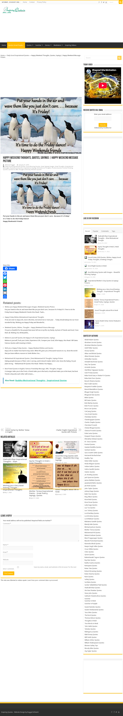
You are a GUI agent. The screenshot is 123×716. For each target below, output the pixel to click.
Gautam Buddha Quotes (93, 447)
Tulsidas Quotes (90, 629)
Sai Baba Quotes (90, 582)
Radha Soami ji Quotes (92, 563)
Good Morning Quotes (33, 166)
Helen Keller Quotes (91, 461)
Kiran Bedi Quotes (91, 499)
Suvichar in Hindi (90, 601)
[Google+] (99, 2)
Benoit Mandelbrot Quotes (94, 389)
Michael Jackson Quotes (93, 527)
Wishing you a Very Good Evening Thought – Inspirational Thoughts (13, 487)
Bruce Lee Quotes (91, 408)
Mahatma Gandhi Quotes (93, 521)
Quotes (29, 45)
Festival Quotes (90, 444)
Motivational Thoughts (44, 168)
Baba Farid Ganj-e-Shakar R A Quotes (97, 375)
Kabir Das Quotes (91, 494)
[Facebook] (101, 2)
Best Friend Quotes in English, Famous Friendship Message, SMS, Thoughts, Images (33, 369)
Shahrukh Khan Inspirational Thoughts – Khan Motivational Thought (15, 461)
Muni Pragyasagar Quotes (93, 538)
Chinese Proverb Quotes (93, 430)
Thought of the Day (25, 169)
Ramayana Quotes (91, 565)
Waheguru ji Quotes (91, 632)
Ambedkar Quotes (91, 359)
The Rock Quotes (90, 615)
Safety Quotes (89, 579)
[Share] (41, 297)
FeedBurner (107, 128)
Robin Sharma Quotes (92, 574)
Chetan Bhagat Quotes (92, 428)
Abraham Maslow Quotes (93, 345)
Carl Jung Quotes (90, 411)
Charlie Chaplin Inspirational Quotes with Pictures (66, 430)
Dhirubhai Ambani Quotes (93, 439)
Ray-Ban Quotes (90, 560)
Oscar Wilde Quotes (91, 549)
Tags (113, 231)
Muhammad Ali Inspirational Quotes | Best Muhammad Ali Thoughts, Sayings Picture (34, 358)
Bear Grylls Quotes (91, 384)
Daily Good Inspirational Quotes (18, 55)
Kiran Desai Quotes (91, 502)
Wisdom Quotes (36, 169)
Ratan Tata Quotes (91, 568)
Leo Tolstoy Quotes (91, 510)
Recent (87, 231)
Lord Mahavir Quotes (92, 519)
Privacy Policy (41, 2)
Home (25, 2)
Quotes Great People (15, 45)
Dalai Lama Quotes (91, 433)
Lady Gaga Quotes (91, 505)
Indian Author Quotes (92, 466)
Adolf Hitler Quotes (91, 348)
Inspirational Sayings (30, 168)
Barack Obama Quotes (92, 381)
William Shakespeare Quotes (94, 643)
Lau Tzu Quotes (90, 508)
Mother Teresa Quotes (92, 530)
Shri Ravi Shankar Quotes (93, 590)
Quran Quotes (89, 554)
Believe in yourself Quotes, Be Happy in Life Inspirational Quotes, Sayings (30, 338)
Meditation (57, 45)
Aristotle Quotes (90, 367)
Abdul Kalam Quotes (92, 340)
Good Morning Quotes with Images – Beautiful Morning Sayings (67, 458)
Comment (7, 523)
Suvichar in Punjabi (91, 603)
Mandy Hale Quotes (91, 524)
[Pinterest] (41, 285)
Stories (47, 45)
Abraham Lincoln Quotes (93, 342)
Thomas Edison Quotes (93, 618)
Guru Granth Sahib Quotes (94, 453)
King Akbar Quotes (91, 497)
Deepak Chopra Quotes (93, 436)
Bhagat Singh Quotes (92, 392)
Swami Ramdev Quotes (92, 607)
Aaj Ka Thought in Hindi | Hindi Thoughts (39, 462)
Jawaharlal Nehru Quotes (93, 483)
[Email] (41, 293)
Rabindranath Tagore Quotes (95, 557)
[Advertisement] (77, 23)
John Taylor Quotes (91, 488)
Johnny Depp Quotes (92, 491)
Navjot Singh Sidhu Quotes (94, 546)
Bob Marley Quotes (91, 403)
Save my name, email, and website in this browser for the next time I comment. (39, 568)
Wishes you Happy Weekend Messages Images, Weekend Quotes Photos (30, 307)
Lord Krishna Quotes (92, 516)
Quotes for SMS (13, 169)
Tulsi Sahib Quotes (91, 626)
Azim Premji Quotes (91, 373)
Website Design (19, 712)
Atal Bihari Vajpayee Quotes (94, 370)
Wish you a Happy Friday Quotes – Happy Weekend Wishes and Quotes (29, 348)
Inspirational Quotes (16, 168)
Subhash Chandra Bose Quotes (95, 596)
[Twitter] (104, 2)
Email (5, 552)
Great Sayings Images (47, 166)
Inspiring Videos (70, 45)
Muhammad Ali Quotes (92, 532)
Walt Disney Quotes (91, 634)
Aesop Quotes (89, 351)
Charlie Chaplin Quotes (92, 422)
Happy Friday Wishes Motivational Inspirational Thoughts (24, 317)
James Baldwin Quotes (92, 480)
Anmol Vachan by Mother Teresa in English (17, 430)
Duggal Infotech (33, 712)
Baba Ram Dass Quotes (93, 378)
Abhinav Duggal (10, 165)
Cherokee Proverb (91, 425)
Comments (105, 231)
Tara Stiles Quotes (91, 612)
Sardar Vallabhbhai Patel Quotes (96, 585)
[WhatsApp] (41, 281)
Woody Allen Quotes (92, 648)
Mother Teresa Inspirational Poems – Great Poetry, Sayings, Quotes (41, 493)
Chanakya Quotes (91, 417)
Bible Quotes (89, 397)
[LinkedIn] (41, 289)
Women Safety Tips (91, 645)
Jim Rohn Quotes (90, 486)
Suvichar (38, 45)
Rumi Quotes (89, 577)
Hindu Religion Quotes (92, 464)
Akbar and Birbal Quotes (93, 353)
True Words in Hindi (91, 623)
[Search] (120, 2)
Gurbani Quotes (90, 450)
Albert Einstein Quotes (92, 356)
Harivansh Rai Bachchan (93, 455)
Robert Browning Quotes (93, 571)
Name (5, 545)
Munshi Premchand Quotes (94, 541)
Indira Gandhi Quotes (92, 469)
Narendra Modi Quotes (93, 543)
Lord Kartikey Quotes (92, 513)
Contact (32, 2)
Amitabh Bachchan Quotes (94, 362)
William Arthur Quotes (92, 640)
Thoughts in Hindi (91, 621)
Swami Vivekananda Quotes (94, 610)
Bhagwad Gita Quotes (92, 395)
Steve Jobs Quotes (91, 593)
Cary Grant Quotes (91, 414)
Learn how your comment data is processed (42, 580)
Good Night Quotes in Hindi (97, 266)
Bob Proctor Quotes (91, 406)
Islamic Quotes (90, 472)
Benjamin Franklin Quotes (93, 386)
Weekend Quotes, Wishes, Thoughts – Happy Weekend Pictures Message (30, 327)
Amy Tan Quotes (90, 364)
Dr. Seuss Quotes (90, 442)
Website (6, 560)
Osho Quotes (89, 552)
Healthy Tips (89, 458)
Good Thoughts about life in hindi (106, 310)
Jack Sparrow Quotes (92, 477)
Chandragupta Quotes (92, 419)
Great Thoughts (60, 166)
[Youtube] (106, 2)
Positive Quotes (57, 168)
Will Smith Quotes (91, 637)
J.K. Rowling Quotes (91, 475)
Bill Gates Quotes (90, 400)
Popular (95, 231)
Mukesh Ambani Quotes (93, 535)
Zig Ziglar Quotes (91, 651)
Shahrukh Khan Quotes (92, 588)
